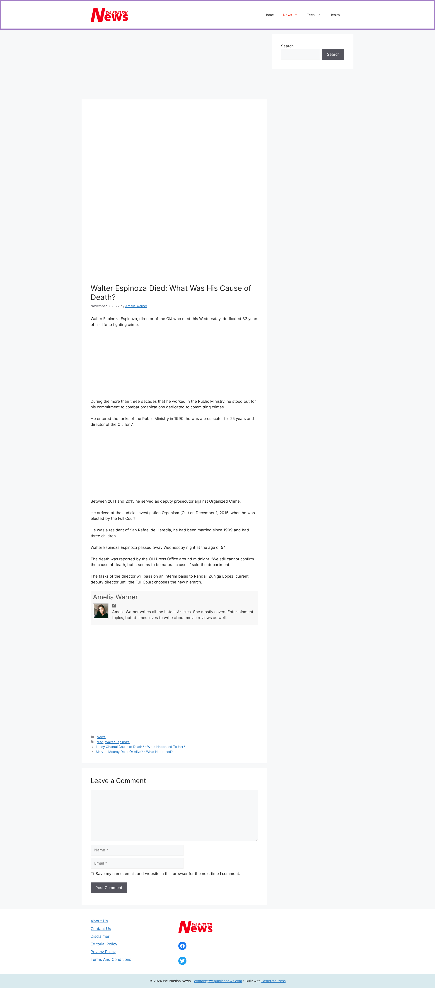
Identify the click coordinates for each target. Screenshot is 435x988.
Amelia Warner (115, 597)
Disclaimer (100, 936)
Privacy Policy (103, 951)
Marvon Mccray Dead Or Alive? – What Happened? (134, 752)
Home (269, 15)
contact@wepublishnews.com (218, 981)
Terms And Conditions (111, 959)
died (100, 742)
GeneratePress (273, 981)
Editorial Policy (104, 944)
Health (334, 15)
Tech (311, 15)
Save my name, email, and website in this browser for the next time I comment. (168, 873)
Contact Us (101, 928)
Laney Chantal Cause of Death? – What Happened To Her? (140, 747)
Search (287, 46)
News (287, 15)
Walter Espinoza (117, 742)
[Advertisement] (174, 66)
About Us (99, 921)
